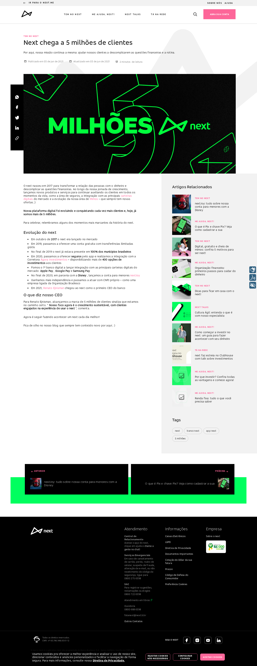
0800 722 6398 (132, 594)
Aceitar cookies (212, 657)
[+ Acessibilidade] (252, 285)
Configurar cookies (185, 657)
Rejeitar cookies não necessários (158, 657)
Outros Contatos (133, 621)
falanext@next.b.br (135, 615)
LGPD (168, 542)
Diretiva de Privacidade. (109, 660)
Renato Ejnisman (54, 288)
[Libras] (252, 269)
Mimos (94, 198)
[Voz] (252, 277)
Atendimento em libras (137, 600)
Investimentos (58, 259)
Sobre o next (213, 536)
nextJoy (135, 275)
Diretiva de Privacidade (178, 548)
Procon (169, 569)
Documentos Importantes (179, 553)
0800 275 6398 (132, 578)
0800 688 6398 (132, 609)
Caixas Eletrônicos (175, 536)
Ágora (45, 259)
